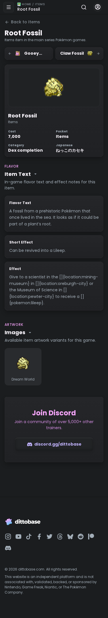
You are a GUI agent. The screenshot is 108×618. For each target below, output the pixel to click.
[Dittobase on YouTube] (18, 536)
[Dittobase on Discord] (8, 548)
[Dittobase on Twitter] (49, 536)
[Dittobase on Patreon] (91, 536)
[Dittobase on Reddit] (80, 536)
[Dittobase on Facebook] (39, 536)
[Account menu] (98, 7)
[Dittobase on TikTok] (28, 536)
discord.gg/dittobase (58, 444)
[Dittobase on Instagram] (8, 536)
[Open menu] (8, 7)
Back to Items (25, 22)
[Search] (84, 7)
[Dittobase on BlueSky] (70, 536)
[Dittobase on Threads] (60, 536)
